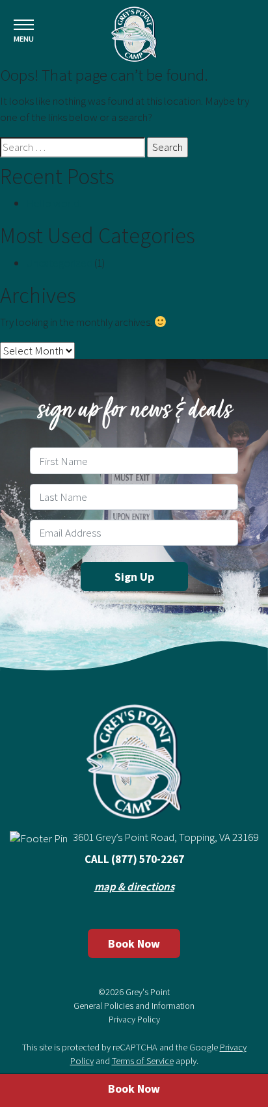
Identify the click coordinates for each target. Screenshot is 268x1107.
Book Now (134, 943)
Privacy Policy (134, 1019)
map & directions (134, 886)
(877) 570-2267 (147, 859)
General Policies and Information (134, 1005)
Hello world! (54, 203)
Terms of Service (143, 1061)
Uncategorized (59, 263)
